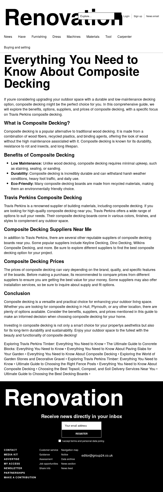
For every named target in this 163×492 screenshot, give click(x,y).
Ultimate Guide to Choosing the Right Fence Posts (56, 363)
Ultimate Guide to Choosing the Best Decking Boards (46, 373)
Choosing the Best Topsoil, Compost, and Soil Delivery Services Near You (96, 368)
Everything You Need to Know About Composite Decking (72, 353)
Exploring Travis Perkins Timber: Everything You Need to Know (53, 343)
